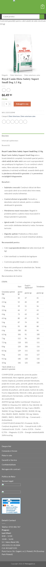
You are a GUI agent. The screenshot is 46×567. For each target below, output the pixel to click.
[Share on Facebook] (8, 122)
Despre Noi (6, 446)
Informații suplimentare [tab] (10, 140)
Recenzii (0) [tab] (6, 145)
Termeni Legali (7, 481)
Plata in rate (7, 455)
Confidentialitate (9, 465)
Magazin (5, 75)
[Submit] (42, 16)
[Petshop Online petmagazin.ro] (23, 7)
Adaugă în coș (22, 104)
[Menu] (3, 7)
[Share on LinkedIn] (25, 122)
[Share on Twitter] (12, 122)
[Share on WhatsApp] (4, 122)
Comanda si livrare (9, 451)
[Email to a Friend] (17, 122)
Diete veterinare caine (32, 75)
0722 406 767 (14, 527)
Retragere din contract (11, 469)
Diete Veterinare (16, 75)
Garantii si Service (9, 460)
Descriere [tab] (5, 136)
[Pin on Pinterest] (21, 122)
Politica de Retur (8, 477)
